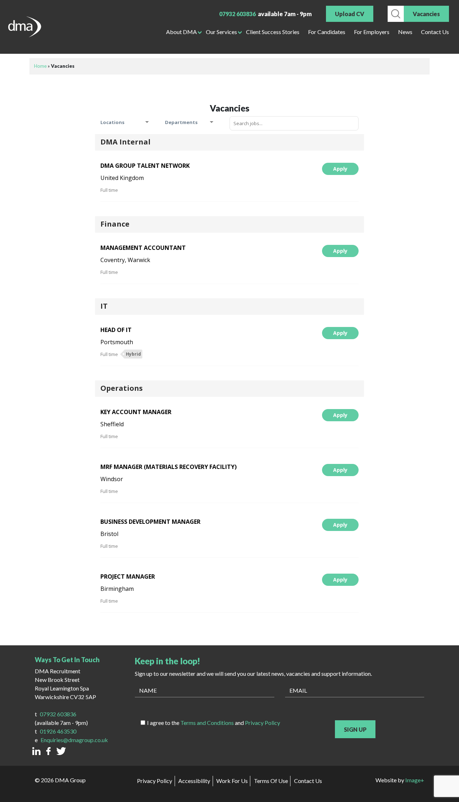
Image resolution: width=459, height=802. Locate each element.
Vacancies (426, 13)
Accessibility (194, 780)
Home (40, 66)
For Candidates (326, 31)
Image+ (414, 780)
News (405, 31)
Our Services (221, 31)
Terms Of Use (271, 780)
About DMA (181, 31)
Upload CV (349, 13)
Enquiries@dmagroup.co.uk (74, 739)
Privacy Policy (262, 722)
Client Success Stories (272, 31)
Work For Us (232, 780)
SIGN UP (355, 729)
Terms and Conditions (207, 722)
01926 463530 (58, 731)
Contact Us (435, 31)
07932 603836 (237, 13)
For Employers (371, 31)
